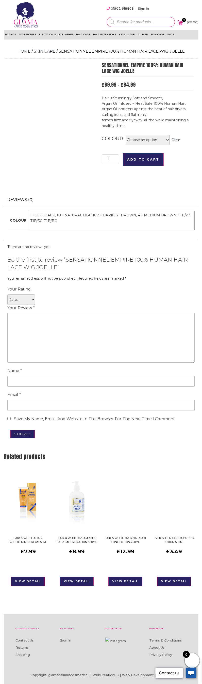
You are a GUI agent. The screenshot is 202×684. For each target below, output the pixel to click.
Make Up (133, 34)
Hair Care (83, 34)
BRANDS (10, 34)
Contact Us (25, 640)
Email (14, 394)
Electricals (47, 34)
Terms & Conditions (165, 640)
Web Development (138, 675)
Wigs (170, 34)
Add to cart (143, 159)
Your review (21, 308)
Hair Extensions (104, 34)
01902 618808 (122, 8)
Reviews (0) (20, 199)
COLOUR (112, 139)
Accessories (27, 34)
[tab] (20, 199)
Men (145, 34)
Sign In (143, 8)
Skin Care (158, 34)
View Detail (28, 581)
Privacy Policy (160, 655)
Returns (22, 647)
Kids (122, 34)
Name (14, 370)
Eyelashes (65, 34)
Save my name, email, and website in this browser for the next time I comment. (95, 418)
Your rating (19, 289)
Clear (175, 140)
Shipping (23, 655)
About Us (157, 647)
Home (24, 51)
